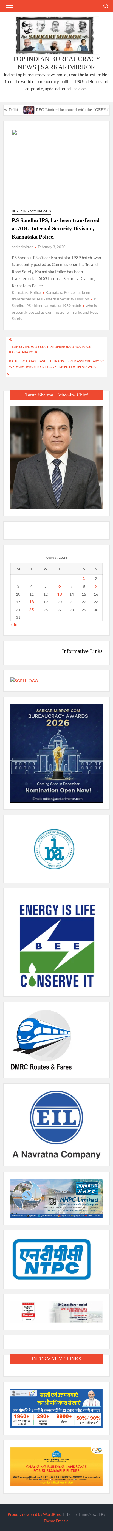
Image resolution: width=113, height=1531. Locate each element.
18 (31, 601)
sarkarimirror (22, 247)
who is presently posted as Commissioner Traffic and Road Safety (55, 312)
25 (31, 609)
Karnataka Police (26, 292)
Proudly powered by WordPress (35, 1514)
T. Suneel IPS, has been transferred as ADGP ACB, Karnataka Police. (50, 349)
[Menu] (8, 5)
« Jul (14, 624)
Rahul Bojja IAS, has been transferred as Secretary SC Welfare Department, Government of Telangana (56, 364)
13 (59, 593)
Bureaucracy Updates (31, 211)
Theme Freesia (56, 1520)
